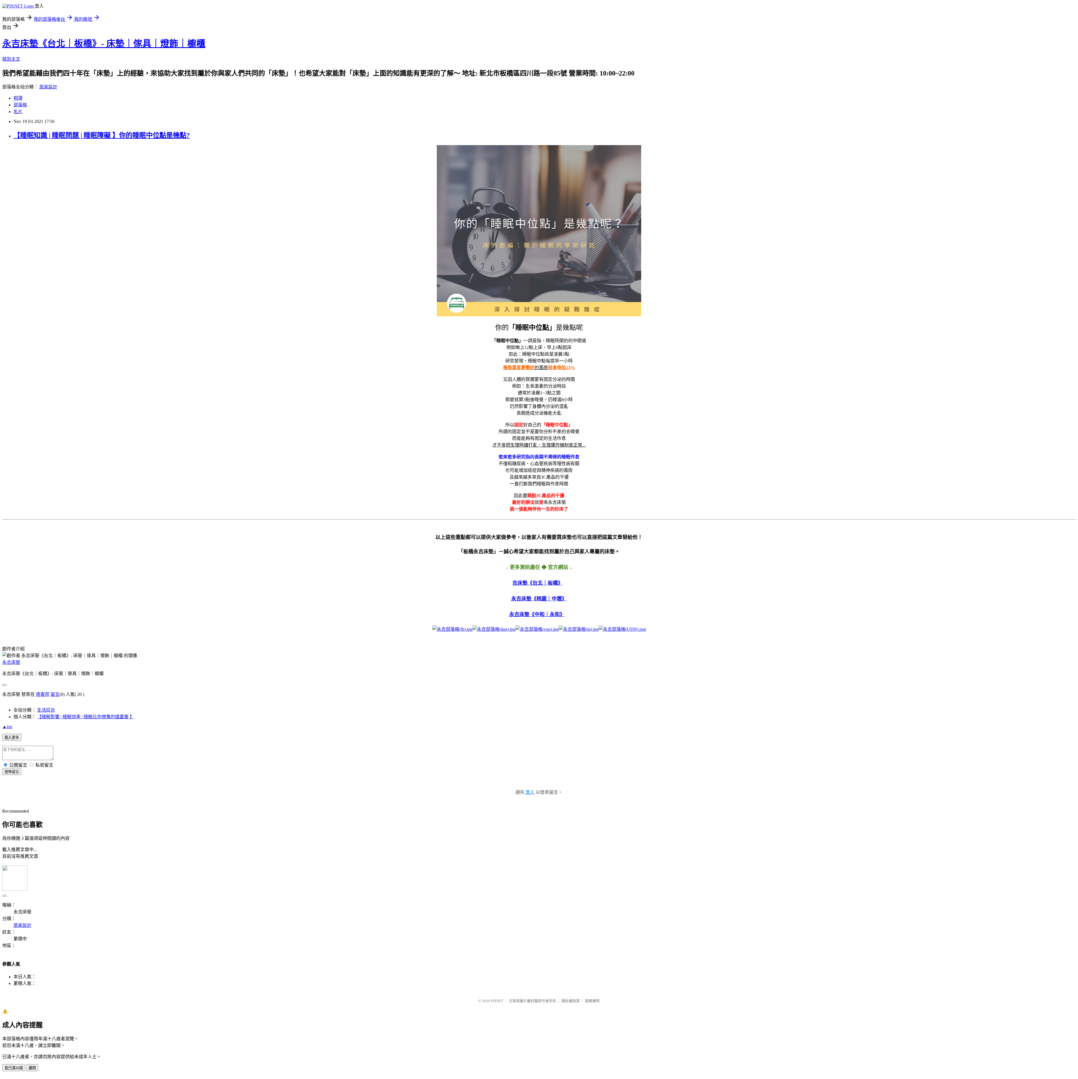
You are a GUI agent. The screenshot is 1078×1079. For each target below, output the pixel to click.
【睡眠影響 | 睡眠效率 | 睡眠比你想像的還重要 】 (85, 716)
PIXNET (497, 1001)
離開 (32, 1068)
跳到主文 (11, 59)
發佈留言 (11, 772)
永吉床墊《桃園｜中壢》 (539, 599)
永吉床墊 (11, 662)
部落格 (20, 104)
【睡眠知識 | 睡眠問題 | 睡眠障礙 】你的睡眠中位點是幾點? (101, 135)
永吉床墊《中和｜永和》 (537, 614)
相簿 (17, 98)
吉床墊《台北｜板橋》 (537, 583)
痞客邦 (42, 694)
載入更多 (11, 737)
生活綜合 (46, 710)
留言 (55, 694)
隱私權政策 (570, 1001)
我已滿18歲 (13, 1068)
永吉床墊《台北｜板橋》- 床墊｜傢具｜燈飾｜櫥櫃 (103, 43)
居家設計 (48, 86)
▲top (7, 726)
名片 (17, 111)
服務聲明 (592, 1001)
